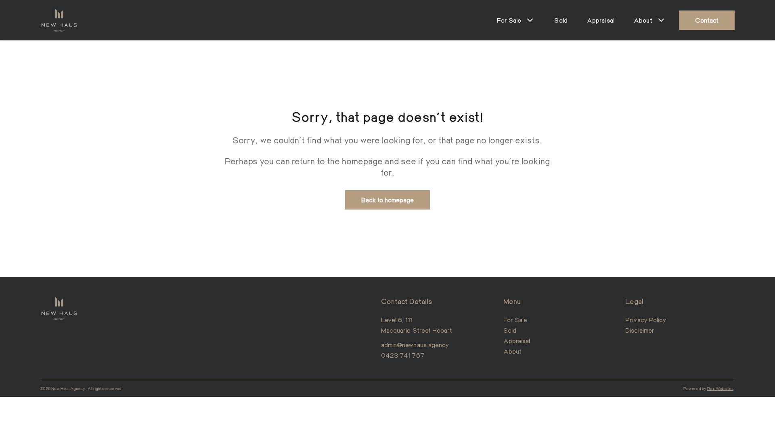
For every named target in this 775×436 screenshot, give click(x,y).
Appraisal (600, 20)
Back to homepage (387, 199)
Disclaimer (639, 330)
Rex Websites (720, 388)
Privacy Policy (645, 319)
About (512, 351)
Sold (561, 20)
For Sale (515, 319)
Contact (706, 20)
